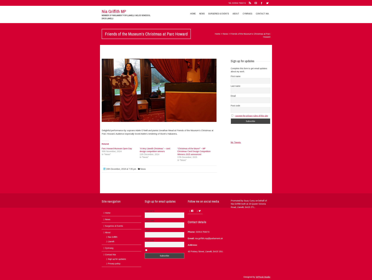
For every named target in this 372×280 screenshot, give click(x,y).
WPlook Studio (263, 277)
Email (233, 96)
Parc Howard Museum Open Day (117, 148)
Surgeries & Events (218, 13)
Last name (235, 86)
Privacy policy (114, 263)
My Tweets (236, 142)
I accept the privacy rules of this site (251, 116)
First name (235, 76)
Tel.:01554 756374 (237, 3)
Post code (235, 105)
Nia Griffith (112, 237)
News (202, 13)
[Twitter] (267, 3)
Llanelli (111, 241)
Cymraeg (247, 13)
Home (193, 13)
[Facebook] (261, 3)
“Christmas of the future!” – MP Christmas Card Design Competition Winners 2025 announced (194, 151)
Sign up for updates (117, 259)
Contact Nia (262, 13)
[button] (159, 90)
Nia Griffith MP (114, 11)
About (236, 13)
